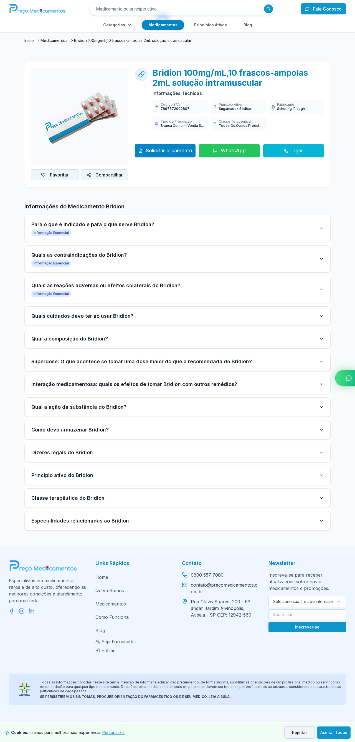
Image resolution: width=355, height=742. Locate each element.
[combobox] (307, 601)
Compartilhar (109, 175)
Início (29, 40)
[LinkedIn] (31, 611)
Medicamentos (53, 40)
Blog (100, 630)
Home (101, 577)
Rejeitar (299, 732)
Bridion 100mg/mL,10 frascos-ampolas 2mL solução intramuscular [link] (132, 40)
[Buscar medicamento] (268, 8)
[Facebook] (11, 611)
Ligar (297, 150)
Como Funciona (112, 617)
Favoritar (59, 175)
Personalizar (113, 732)
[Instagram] (21, 611)
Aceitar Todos (333, 732)
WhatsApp (233, 150)
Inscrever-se (307, 627)
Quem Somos (109, 590)
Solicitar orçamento (169, 150)
